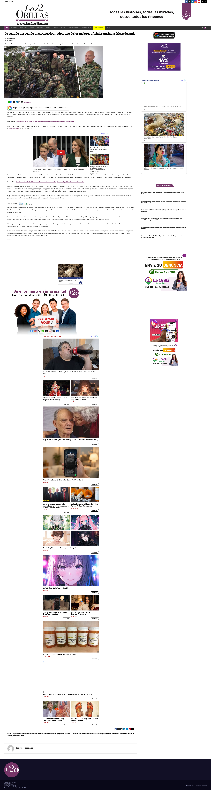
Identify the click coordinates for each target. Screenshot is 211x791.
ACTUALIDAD (23, 27)
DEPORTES (40, 27)
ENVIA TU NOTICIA (99, 27)
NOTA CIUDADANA (86, 27)
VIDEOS (56, 27)
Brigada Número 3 (14, 128)
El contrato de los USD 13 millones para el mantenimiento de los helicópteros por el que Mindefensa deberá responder (50, 182)
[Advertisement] (70, 252)
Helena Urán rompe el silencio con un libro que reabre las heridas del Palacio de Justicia (102, 733)
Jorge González (11, 38)
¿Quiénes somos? (190, 785)
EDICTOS (63, 27)
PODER (32, 27)
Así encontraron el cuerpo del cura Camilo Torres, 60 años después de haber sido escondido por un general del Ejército (161, 219)
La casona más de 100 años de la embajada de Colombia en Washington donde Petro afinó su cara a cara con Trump (164, 236)
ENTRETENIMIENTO (73, 27)
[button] (202, 28)
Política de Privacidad (201, 785)
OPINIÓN (48, 27)
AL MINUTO (14, 27)
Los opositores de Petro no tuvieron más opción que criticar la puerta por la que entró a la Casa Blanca (164, 210)
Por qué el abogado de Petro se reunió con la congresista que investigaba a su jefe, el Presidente (162, 193)
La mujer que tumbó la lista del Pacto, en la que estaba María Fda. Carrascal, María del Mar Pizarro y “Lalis (163, 201)
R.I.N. (108, 27)
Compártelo (27, 102)
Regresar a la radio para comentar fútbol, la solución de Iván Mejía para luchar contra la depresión (163, 227)
